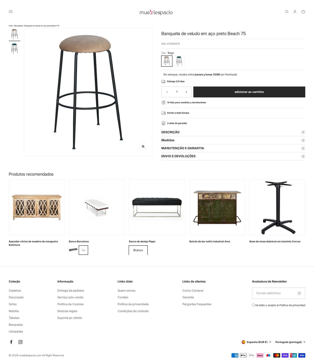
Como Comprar (193, 290)
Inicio (11, 26)
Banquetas (18, 26)
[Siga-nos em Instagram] (20, 342)
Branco (138, 250)
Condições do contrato (133, 311)
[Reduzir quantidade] (167, 92)
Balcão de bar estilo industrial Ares (209, 241)
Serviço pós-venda (70, 297)
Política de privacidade (133, 304)
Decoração (16, 297)
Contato (123, 297)
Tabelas (14, 318)
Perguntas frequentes (196, 304)
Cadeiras (15, 290)
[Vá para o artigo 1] (14, 34)
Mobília (14, 311)
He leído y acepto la (279, 305)
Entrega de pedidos (70, 290)
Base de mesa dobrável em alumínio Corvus (274, 241)
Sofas (13, 304)
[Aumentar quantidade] (186, 92)
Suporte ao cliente (69, 318)
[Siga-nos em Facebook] (11, 342)
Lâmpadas (16, 331)
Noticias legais (67, 311)
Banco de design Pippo (142, 241)
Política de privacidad (292, 305)
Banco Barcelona (79, 241)
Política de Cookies (70, 304)
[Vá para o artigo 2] (14, 49)
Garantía (188, 297)
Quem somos (126, 290)
